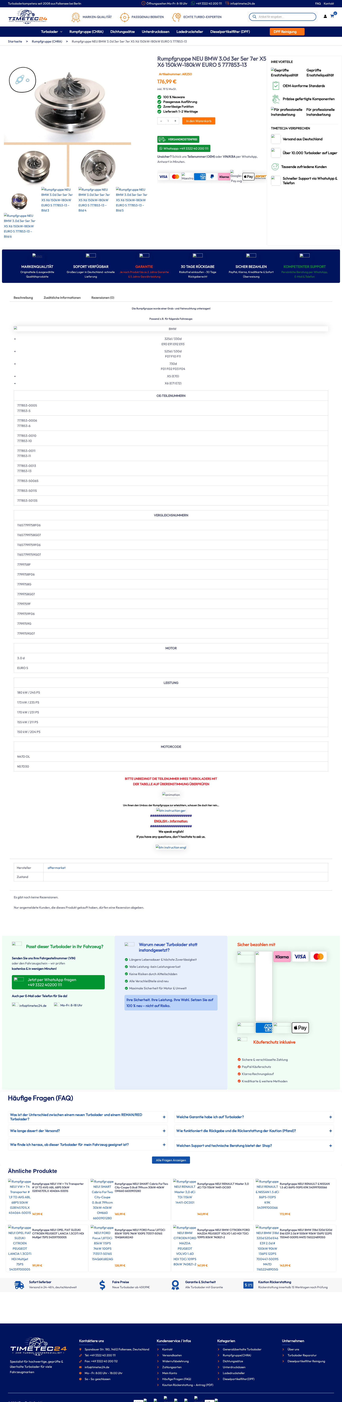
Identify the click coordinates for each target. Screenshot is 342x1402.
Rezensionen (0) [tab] (102, 298)
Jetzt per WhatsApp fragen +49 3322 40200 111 (52, 982)
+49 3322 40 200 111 (209, 3)
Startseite (15, 41)
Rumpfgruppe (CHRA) (47, 41)
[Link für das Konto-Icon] (325, 17)
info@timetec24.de (242, 3)
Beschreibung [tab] (23, 298)
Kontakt (329, 3)
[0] (332, 16)
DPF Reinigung (285, 31)
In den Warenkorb (198, 121)
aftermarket (57, 868)
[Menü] (335, 1325)
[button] (60, 31)
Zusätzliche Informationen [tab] (62, 298)
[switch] (329, 1335)
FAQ (318, 3)
